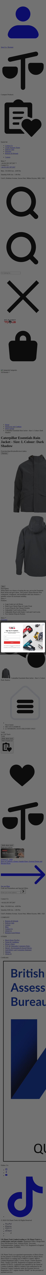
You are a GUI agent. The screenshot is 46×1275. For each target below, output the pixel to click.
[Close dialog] (43, 624)
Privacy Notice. (18, 647)
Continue (12, 642)
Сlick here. (12, 646)
